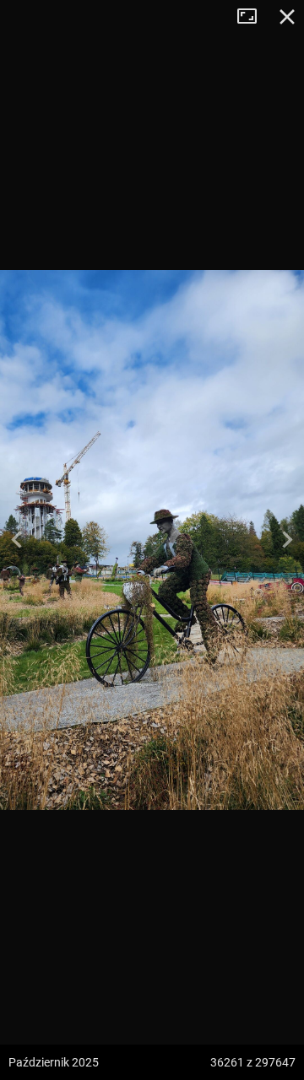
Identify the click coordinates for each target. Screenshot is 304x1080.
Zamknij (287, 17)
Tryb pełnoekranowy (253, 17)
